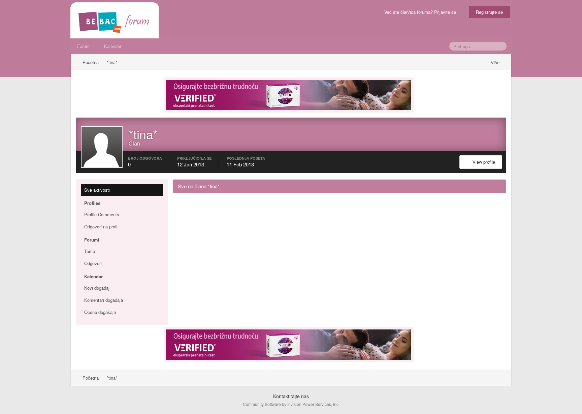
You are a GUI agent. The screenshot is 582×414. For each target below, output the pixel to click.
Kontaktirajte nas (291, 396)
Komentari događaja (103, 300)
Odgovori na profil (101, 226)
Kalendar (112, 46)
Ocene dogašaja (100, 312)
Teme (89, 251)
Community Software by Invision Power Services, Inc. (291, 404)
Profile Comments (101, 214)
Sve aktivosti (97, 190)
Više (496, 62)
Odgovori (93, 263)
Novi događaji (97, 288)
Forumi (84, 46)
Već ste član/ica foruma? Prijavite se (421, 12)
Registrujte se (489, 12)
